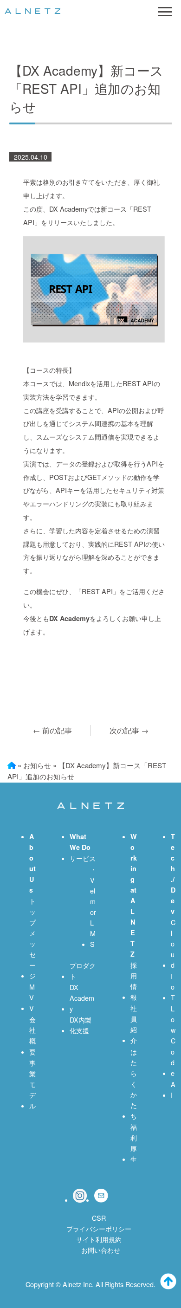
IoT (173, 986)
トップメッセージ (32, 938)
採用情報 (133, 981)
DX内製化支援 (80, 1025)
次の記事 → (129, 730)
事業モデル (32, 1084)
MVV (32, 997)
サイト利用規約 (99, 1239)
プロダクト (83, 970)
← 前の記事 (52, 730)
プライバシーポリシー (98, 1228)
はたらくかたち (133, 1083)
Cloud (173, 943)
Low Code (173, 1040)
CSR (99, 1218)
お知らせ (37, 765)
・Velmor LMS (93, 906)
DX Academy (82, 997)
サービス (83, 858)
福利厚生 (133, 1143)
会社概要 (32, 1035)
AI (173, 1089)
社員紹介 (133, 1024)
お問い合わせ (100, 1250)
